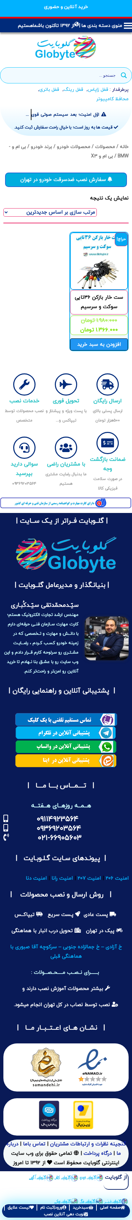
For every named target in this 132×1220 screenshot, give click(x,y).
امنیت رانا (62, 878)
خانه (124, 147)
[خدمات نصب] (24, 384)
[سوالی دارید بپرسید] (24, 448)
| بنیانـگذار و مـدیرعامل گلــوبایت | (61, 585)
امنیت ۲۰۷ (89, 878)
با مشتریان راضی (66, 464)
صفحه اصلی (110, 1207)
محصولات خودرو (73, 147)
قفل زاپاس (98, 89)
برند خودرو (41, 147)
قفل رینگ (73, 89)
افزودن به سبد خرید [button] (99, 344)
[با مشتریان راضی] (66, 448)
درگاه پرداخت (98, 1153)
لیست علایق (19, 1207)
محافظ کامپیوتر (112, 99)
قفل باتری (49, 89)
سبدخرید (81, 1207)
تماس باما (34, 1144)
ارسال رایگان (107, 401)
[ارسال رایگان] (107, 384)
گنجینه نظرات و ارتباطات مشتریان (88, 1144)
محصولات (105, 147)
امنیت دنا (36, 878)
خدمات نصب (24, 401)
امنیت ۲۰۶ (117, 878)
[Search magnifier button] (124, 75)
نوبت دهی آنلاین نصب (64, 1214)
